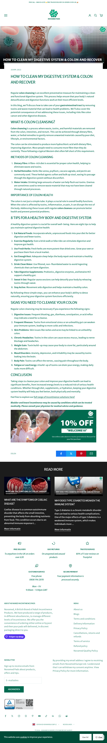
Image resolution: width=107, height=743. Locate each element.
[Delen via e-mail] (91, 454)
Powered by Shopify (65, 730)
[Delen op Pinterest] (81, 454)
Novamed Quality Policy (86, 650)
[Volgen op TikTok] (46, 716)
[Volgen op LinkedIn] (53, 716)
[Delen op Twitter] (71, 454)
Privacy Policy (80, 628)
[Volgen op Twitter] (12, 716)
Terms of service (82, 641)
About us (78, 609)
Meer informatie (12, 528)
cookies (23, 737)
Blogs (76, 614)
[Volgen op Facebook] (5, 716)
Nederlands (67, 724)
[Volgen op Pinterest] (32, 716)
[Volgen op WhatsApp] (59, 716)
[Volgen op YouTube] (39, 716)
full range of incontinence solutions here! (54, 397)
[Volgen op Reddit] (66, 716)
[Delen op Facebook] (61, 454)
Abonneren (14, 689)
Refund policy (80, 646)
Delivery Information (84, 623)
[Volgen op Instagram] (19, 716)
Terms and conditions (84, 618)
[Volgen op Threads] (26, 716)
